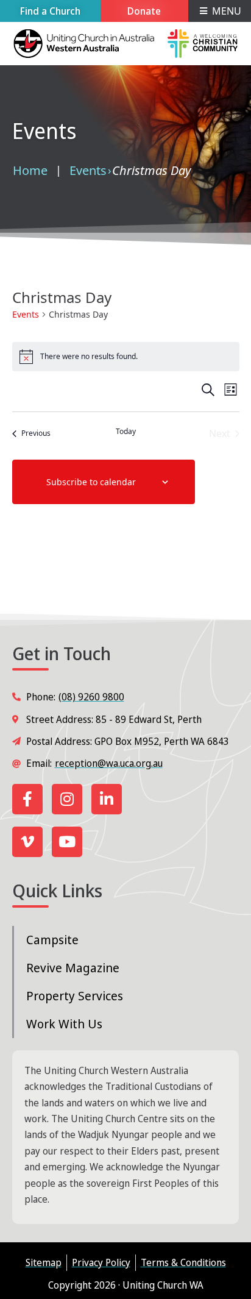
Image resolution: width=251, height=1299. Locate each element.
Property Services (74, 996)
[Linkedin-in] (106, 799)
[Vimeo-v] (27, 842)
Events (88, 170)
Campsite (52, 939)
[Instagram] (67, 799)
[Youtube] (67, 842)
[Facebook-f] (27, 799)
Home (30, 170)
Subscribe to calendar (91, 482)
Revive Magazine (72, 967)
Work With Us (64, 1024)
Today (126, 431)
